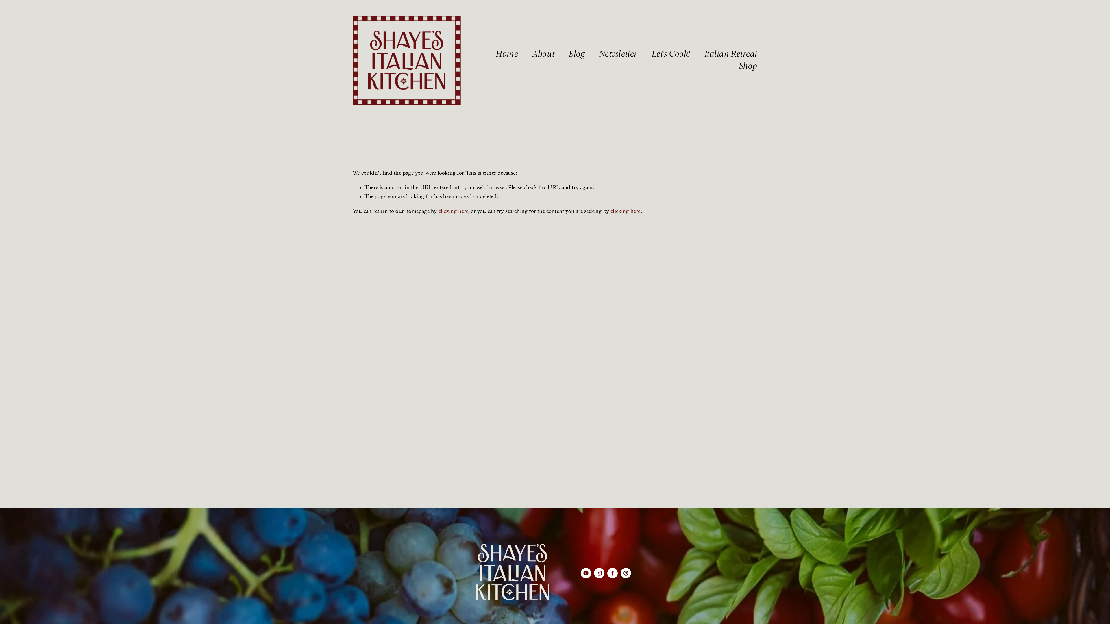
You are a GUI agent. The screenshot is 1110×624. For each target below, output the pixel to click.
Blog (577, 54)
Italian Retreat (731, 54)
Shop (748, 66)
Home (507, 54)
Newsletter (618, 54)
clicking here (454, 212)
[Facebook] (612, 573)
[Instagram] (599, 573)
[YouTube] (586, 573)
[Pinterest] (626, 573)
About (543, 54)
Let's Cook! (671, 54)
